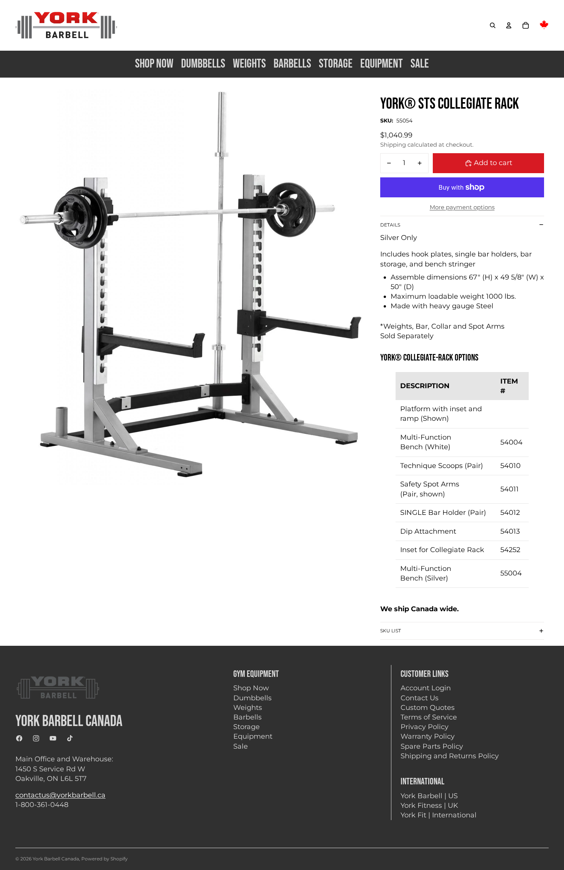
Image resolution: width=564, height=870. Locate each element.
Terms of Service (429, 717)
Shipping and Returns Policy (450, 756)
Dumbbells (252, 698)
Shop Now (251, 688)
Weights (247, 707)
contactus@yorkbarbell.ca (60, 795)
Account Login (426, 688)
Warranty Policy (428, 736)
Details (390, 225)
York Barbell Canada (56, 859)
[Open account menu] (508, 25)
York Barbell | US (429, 796)
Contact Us (420, 698)
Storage (246, 727)
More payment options (462, 207)
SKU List (390, 630)
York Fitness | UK (429, 805)
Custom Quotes (428, 707)
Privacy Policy (425, 727)
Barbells (247, 717)
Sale (240, 746)
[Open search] (492, 25)
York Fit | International (439, 815)
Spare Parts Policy (432, 746)
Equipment (252, 736)
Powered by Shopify (104, 859)
